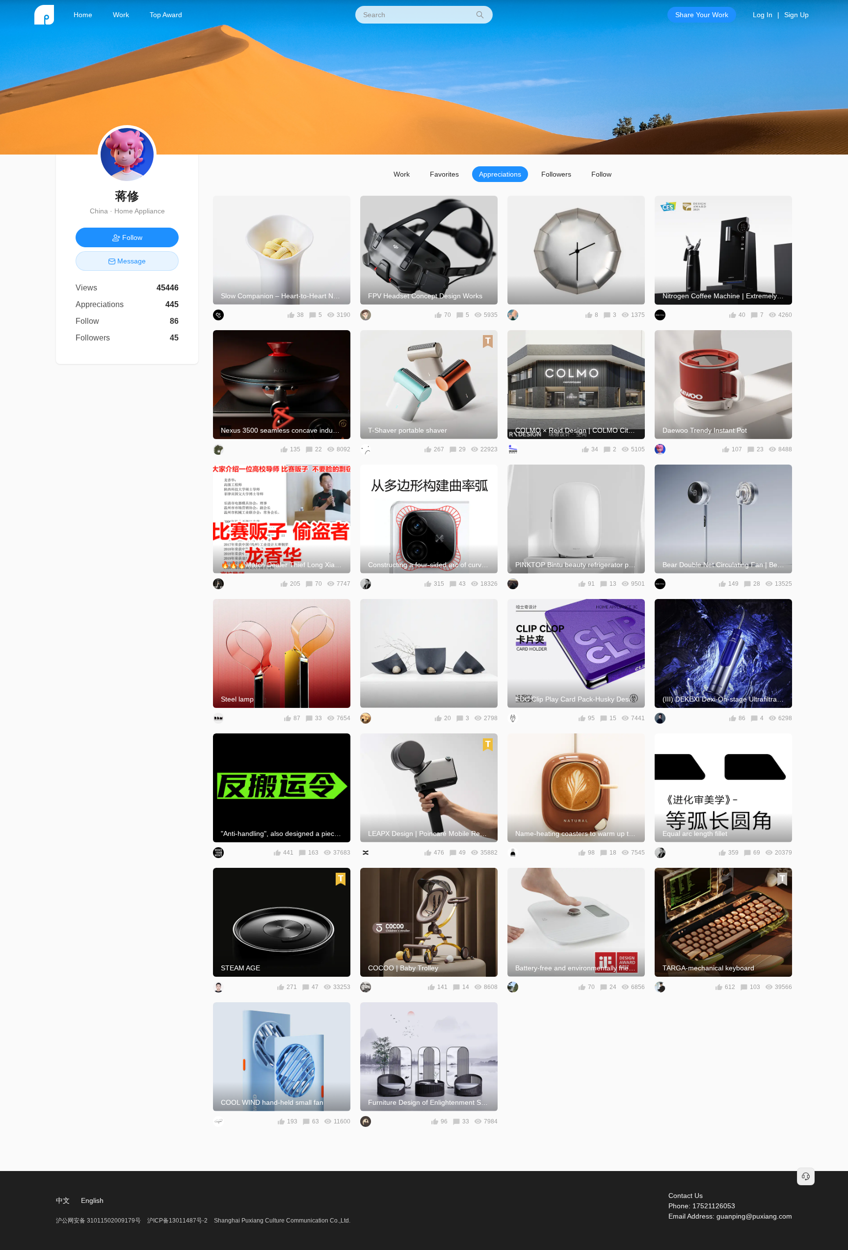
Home (83, 15)
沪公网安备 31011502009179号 (99, 1220)
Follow (601, 174)
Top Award (166, 15)
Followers (556, 174)
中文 (63, 1200)
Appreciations (500, 174)
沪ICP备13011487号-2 (177, 1220)
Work (121, 15)
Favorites (444, 174)
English (92, 1200)
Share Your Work (701, 15)
